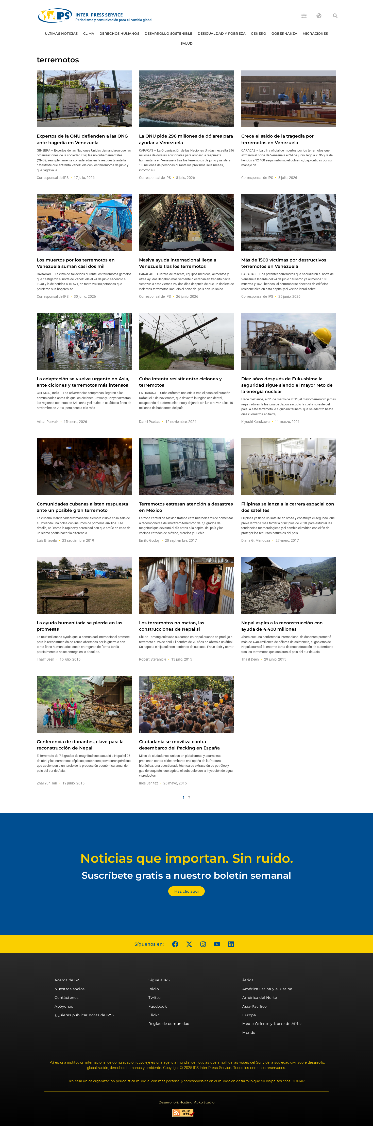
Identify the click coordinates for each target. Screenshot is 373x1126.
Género (258, 33)
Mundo (249, 1032)
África (247, 980)
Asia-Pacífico (254, 1006)
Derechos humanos (119, 33)
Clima (88, 33)
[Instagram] (203, 944)
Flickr (153, 1015)
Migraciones (315, 33)
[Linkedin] (231, 944)
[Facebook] (175, 944)
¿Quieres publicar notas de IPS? (85, 1015)
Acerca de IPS (68, 980)
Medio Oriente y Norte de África (272, 1023)
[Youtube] (217, 944)
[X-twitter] (189, 944)
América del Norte (259, 997)
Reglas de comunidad (169, 1023)
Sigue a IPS (159, 980)
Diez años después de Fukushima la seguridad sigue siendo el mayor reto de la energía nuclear (287, 385)
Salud (187, 43)
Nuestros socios (70, 989)
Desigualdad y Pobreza (222, 33)
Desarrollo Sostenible (168, 33)
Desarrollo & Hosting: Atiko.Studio (186, 1102)
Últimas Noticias (61, 33)
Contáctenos (67, 997)
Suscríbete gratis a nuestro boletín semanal (186, 875)
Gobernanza (284, 33)
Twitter (155, 997)
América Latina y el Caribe (267, 989)
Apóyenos (64, 1006)
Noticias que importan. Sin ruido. (186, 858)
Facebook (157, 1006)
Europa (249, 1015)
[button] (335, 16)
